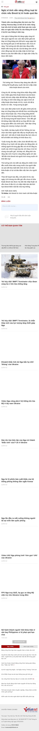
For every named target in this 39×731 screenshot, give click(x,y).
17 (13, 665)
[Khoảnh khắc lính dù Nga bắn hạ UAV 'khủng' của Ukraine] (19, 347)
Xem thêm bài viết (19, 641)
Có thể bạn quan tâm (11, 226)
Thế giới (6, 6)
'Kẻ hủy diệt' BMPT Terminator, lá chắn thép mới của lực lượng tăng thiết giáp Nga (18, 323)
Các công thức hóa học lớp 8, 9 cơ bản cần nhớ (15, 679)
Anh (9, 197)
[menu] (2, 2)
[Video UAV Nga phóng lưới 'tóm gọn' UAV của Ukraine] (19, 540)
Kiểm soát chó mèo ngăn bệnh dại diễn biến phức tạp (17, 696)
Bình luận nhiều (28, 646)
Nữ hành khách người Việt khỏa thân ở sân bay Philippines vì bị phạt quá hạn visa (18, 632)
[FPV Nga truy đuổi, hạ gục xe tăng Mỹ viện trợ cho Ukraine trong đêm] (19, 577)
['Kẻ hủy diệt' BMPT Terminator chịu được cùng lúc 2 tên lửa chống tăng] (19, 266)
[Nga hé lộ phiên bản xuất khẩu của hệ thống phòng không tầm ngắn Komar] (19, 464)
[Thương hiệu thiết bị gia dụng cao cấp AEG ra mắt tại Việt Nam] (12, 235)
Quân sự (4, 287)
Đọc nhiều (10, 646)
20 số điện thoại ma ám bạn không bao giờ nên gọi (16, 674)
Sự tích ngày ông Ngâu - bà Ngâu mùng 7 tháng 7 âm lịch (19, 669)
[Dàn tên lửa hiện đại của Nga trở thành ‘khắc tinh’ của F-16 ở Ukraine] (19, 425)
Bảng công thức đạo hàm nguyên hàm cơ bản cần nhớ (18, 650)
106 (33, 679)
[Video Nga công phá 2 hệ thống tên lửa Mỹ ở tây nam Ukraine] (19, 386)
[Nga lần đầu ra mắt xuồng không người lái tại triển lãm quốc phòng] (19, 503)
